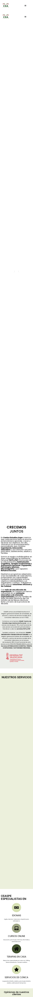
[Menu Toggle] (25, 5)
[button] (18, 271)
